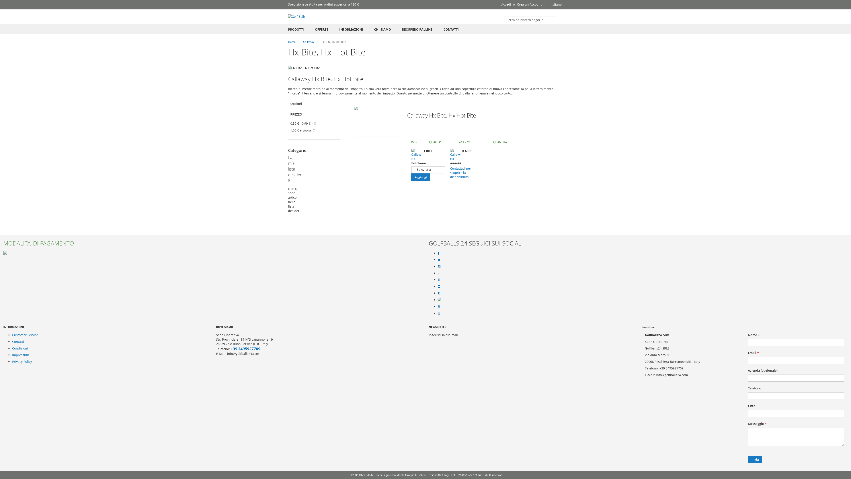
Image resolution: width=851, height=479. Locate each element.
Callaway (309, 42)
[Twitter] (439, 259)
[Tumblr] (438, 293)
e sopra (304, 130)
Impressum (20, 355)
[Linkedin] (439, 273)
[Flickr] (439, 286)
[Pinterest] (439, 279)
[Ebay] (439, 300)
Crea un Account (529, 4)
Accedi (506, 4)
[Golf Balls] (297, 16)
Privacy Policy (22, 361)
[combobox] (530, 19)
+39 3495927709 (245, 348)
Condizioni (20, 348)
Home (292, 42)
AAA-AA (455, 163)
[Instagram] (439, 266)
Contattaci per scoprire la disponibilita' (460, 172)
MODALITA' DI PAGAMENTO (38, 243)
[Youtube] (439, 306)
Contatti (18, 342)
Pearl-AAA (418, 163)
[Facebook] (438, 253)
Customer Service (25, 335)
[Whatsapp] (439, 313)
